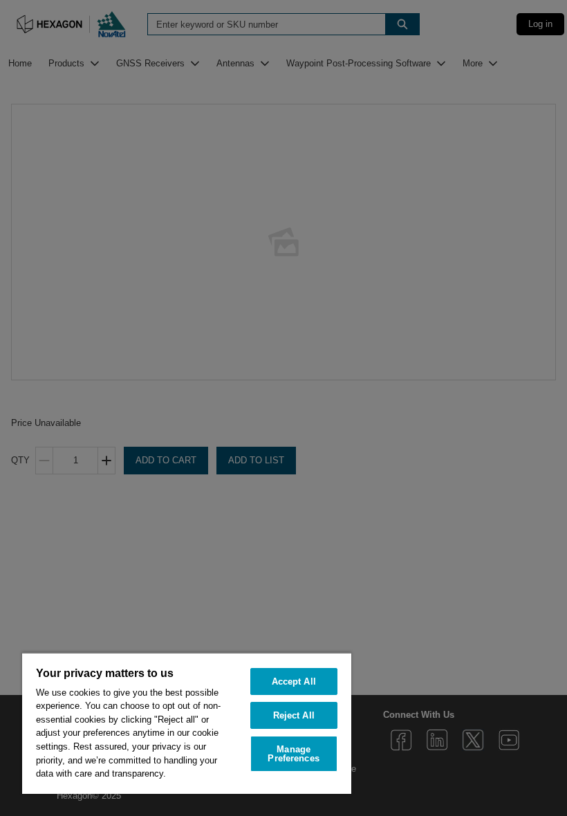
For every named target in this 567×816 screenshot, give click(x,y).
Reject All (294, 715)
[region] (186, 723)
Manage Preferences (293, 753)
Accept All (294, 681)
